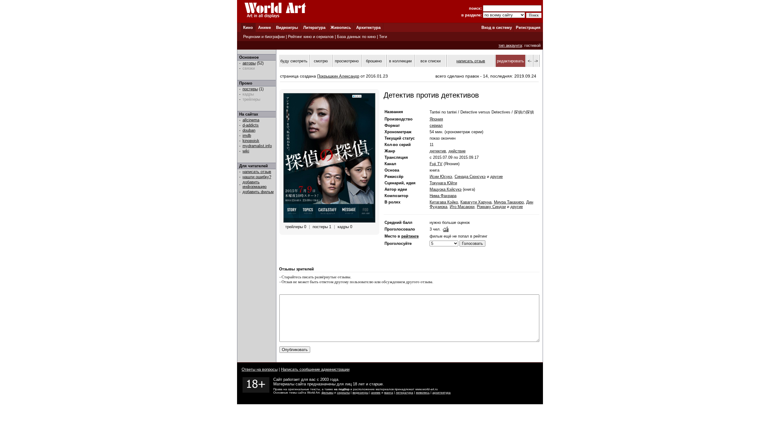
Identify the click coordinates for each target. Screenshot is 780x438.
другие (496, 176)
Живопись (341, 27)
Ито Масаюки (462, 206)
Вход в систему (496, 27)
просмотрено (347, 61)
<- (529, 61)
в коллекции (400, 61)
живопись (423, 392)
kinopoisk (251, 140)
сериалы (343, 392)
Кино (248, 27)
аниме (376, 392)
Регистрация (528, 27)
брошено (374, 61)
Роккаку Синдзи (491, 206)
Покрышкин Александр (338, 76)
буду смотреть (293, 61)
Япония (436, 119)
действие (457, 151)
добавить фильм (258, 191)
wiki (246, 151)
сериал (436, 125)
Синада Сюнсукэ (470, 176)
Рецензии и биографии (264, 36)
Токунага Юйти (443, 183)
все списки (430, 61)
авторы (249, 63)
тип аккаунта (510, 45)
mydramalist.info (257, 146)
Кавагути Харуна (475, 202)
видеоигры (360, 392)
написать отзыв (257, 171)
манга (388, 392)
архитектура (441, 392)
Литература (314, 27)
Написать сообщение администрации (315, 369)
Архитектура (368, 27)
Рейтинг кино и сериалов (311, 36)
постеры (250, 89)
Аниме (264, 27)
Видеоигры (287, 27)
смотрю (321, 61)
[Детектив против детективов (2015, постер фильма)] (329, 221)
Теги (383, 36)
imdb (247, 135)
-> (536, 61)
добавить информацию (255, 184)
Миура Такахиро (509, 202)
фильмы (327, 392)
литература (404, 392)
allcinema (251, 120)
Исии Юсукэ (441, 176)
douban (249, 130)
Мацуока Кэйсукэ (446, 189)
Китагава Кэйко (444, 202)
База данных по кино (356, 36)
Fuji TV (436, 164)
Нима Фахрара (443, 195)
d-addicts (251, 125)
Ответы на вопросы (260, 369)
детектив (438, 151)
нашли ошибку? (257, 177)
